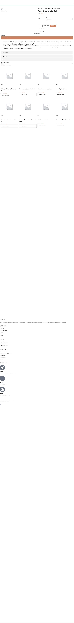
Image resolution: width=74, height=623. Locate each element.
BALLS (42, 8)
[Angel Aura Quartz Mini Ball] (27, 75)
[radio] (59, 16)
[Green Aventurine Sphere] (46, 75)
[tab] (37, 33)
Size (39, 18)
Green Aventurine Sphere (45, 89)
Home (39, 8)
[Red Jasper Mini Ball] (46, 106)
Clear (47, 20)
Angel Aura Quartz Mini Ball (27, 89)
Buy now (53, 25)
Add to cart (46, 25)
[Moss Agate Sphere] (64, 75)
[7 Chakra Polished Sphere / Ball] (9, 75)
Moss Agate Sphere (61, 89)
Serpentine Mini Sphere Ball (63, 119)
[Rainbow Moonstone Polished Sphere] (27, 106)
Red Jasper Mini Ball (43, 119)
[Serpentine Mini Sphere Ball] (64, 106)
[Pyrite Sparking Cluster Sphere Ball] (9, 106)
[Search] (72, 3)
